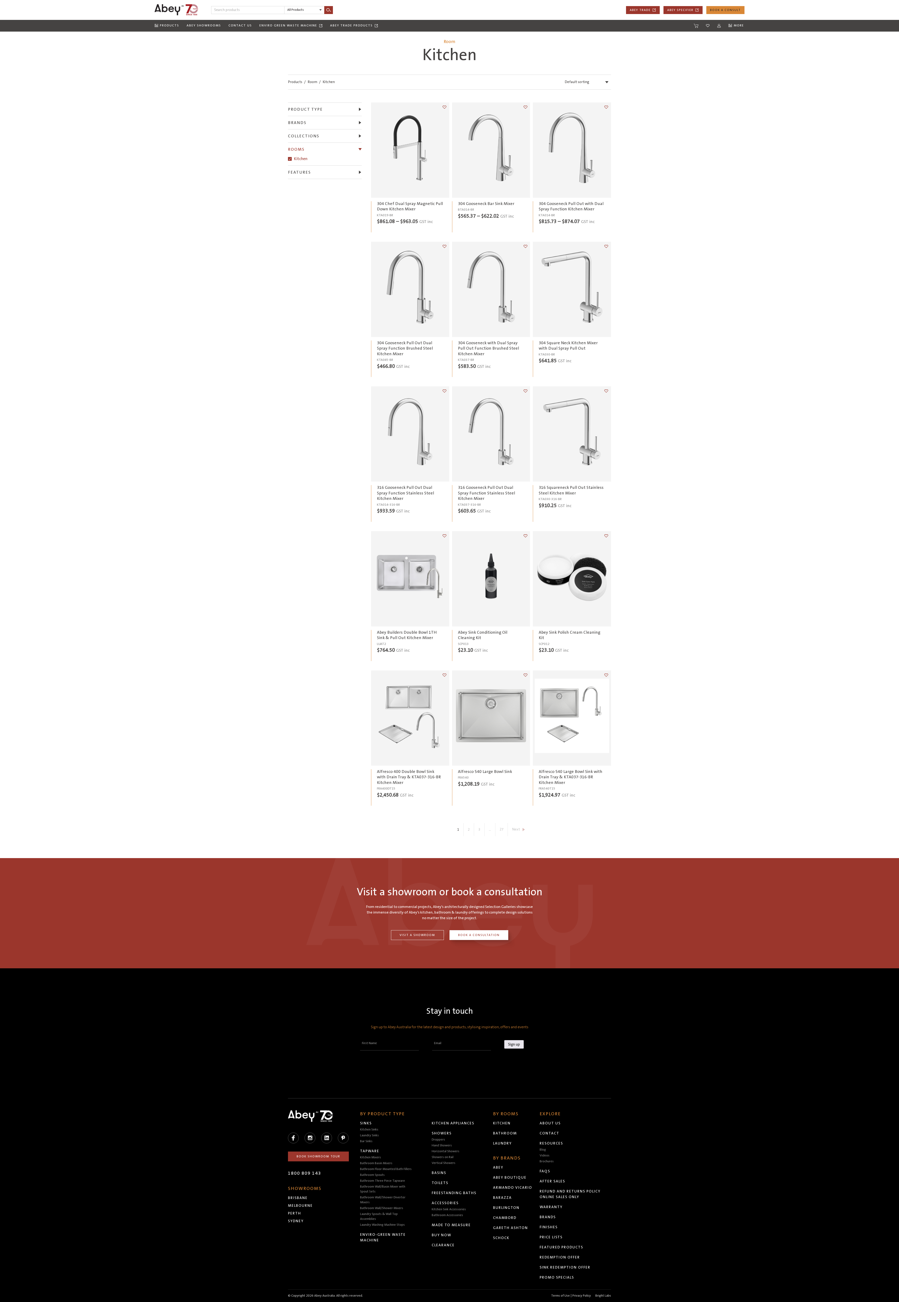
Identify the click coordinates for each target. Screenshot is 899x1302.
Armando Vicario (512, 1187)
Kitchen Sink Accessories (449, 1209)
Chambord (504, 1218)
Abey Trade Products (351, 25)
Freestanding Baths (454, 1193)
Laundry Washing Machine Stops (382, 1225)
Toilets (440, 1183)
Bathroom (505, 1133)
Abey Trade (640, 10)
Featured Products (561, 1247)
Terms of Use (560, 1296)
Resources (551, 1143)
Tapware (369, 1151)
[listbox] (304, 10)
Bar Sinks (366, 1141)
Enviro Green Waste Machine (288, 25)
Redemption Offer (560, 1257)
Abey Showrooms (204, 25)
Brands (548, 1217)
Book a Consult (725, 10)
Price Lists (551, 1237)
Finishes (549, 1227)
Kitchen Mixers (370, 1157)
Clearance (443, 1245)
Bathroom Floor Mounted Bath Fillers (386, 1169)
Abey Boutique (510, 1177)
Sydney (296, 1221)
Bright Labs (603, 1296)
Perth (294, 1213)
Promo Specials (557, 1277)
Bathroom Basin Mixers (376, 1163)
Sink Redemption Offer (565, 1267)
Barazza (502, 1198)
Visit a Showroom (417, 935)
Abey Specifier (680, 10)
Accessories (445, 1203)
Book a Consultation (479, 935)
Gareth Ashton (510, 1228)
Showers (442, 1133)
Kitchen (300, 159)
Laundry (502, 1143)
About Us (550, 1123)
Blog (543, 1150)
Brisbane (298, 1198)
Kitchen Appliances (453, 1123)
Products (295, 82)
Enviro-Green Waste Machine (383, 1237)
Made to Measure (451, 1225)
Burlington (506, 1208)
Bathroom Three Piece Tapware (382, 1181)
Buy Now (441, 1235)
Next (516, 829)
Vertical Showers (443, 1163)
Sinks (366, 1123)
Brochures (547, 1161)
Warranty (551, 1207)
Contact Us (240, 25)
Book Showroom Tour (318, 1156)
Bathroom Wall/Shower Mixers (381, 1208)
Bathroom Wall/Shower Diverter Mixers (382, 1200)
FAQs (545, 1171)
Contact (549, 1133)
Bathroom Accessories (447, 1215)
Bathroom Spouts (372, 1175)
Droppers (438, 1139)
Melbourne (300, 1205)
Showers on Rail (442, 1157)
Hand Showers (442, 1145)
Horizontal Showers (445, 1151)
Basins (439, 1173)
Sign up (514, 1044)
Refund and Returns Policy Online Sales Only (570, 1194)
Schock (501, 1238)
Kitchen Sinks (369, 1129)
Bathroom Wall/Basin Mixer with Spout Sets (382, 1189)
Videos (544, 1155)
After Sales (552, 1181)
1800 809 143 (304, 1173)
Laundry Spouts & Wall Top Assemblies (379, 1216)
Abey (498, 1167)
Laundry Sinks (369, 1135)
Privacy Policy (581, 1296)
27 (501, 829)
